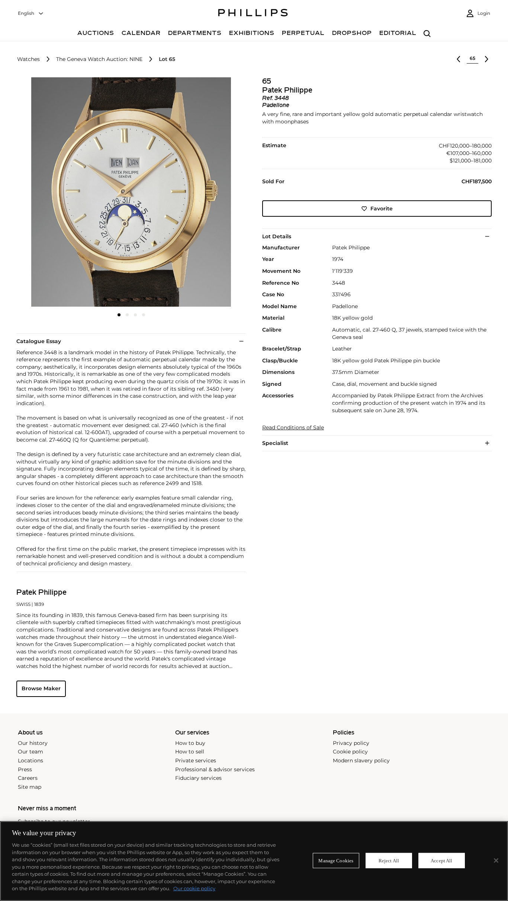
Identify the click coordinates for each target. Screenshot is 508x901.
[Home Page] (253, 14)
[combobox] (31, 13)
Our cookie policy (194, 888)
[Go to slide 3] (135, 315)
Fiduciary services (198, 778)
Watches (28, 59)
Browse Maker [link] (41, 688)
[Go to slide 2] (127, 315)
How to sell (189, 751)
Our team (30, 751)
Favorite (381, 208)
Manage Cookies (335, 860)
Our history (33, 743)
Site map (29, 787)
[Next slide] (208, 192)
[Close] (496, 860)
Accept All (441, 860)
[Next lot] (486, 59)
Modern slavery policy (361, 760)
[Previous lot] (458, 59)
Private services (195, 760)
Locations (30, 760)
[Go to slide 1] (119, 315)
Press (25, 769)
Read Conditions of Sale (293, 427)
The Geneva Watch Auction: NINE (99, 59)
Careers (28, 778)
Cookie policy (350, 751)
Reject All (389, 860)
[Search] (427, 34)
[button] (129, 192)
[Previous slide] (54, 192)
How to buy (190, 743)
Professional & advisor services (215, 769)
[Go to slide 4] (143, 315)
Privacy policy (351, 743)
